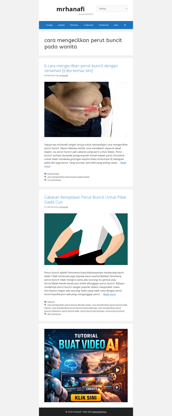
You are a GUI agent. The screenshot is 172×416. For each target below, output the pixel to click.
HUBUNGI (88, 25)
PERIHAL (74, 25)
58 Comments (54, 314)
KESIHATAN (53, 173)
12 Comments (54, 179)
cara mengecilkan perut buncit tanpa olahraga (74, 307)
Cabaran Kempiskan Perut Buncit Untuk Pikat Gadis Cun (85, 199)
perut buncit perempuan (92, 310)
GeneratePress (99, 411)
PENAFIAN (103, 25)
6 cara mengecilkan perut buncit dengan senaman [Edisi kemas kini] (81, 68)
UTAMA (49, 25)
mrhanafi (70, 9)
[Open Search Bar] (125, 25)
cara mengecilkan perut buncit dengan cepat (69, 304)
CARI (116, 25)
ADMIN (61, 25)
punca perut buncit (115, 310)
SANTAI (51, 301)
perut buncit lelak (70, 310)
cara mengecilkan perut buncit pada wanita (68, 176)
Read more (109, 294)
